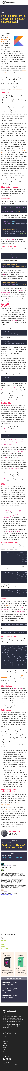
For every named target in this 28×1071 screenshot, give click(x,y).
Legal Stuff (6, 1063)
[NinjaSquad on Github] (10, 1059)
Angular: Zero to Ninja (7, 997)
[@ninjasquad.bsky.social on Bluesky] (4, 1059)
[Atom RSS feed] (14, 935)
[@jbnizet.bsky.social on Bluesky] (10, 834)
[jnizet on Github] (15, 834)
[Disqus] (14, 879)
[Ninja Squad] (8, 2)
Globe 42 (3, 41)
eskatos (8, 810)
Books (4, 1047)
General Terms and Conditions (11, 1065)
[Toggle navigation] (25, 2)
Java (20, 11)
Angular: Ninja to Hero (7, 984)
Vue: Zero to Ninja (6, 991)
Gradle (15, 13)
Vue (2, 942)
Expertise (5, 1041)
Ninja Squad (4, 948)
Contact (5, 1052)
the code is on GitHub (16, 89)
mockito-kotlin (10, 605)
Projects (5, 1043)
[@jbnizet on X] (13, 834)
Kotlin (15, 11)
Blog (4, 1049)
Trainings (5, 1045)
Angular (3, 940)
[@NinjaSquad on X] (7, 1059)
